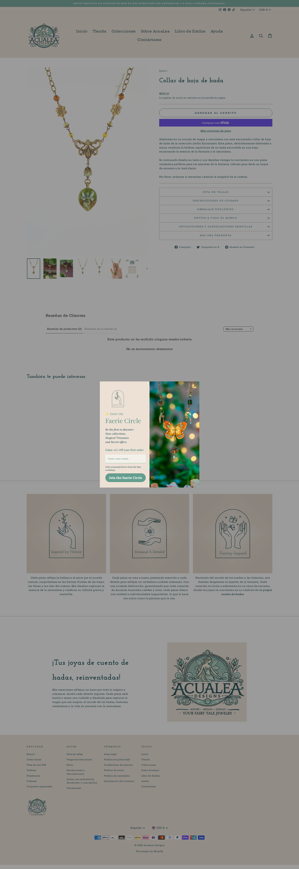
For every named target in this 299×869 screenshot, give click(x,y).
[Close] (195, 385)
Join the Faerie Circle (125, 478)
